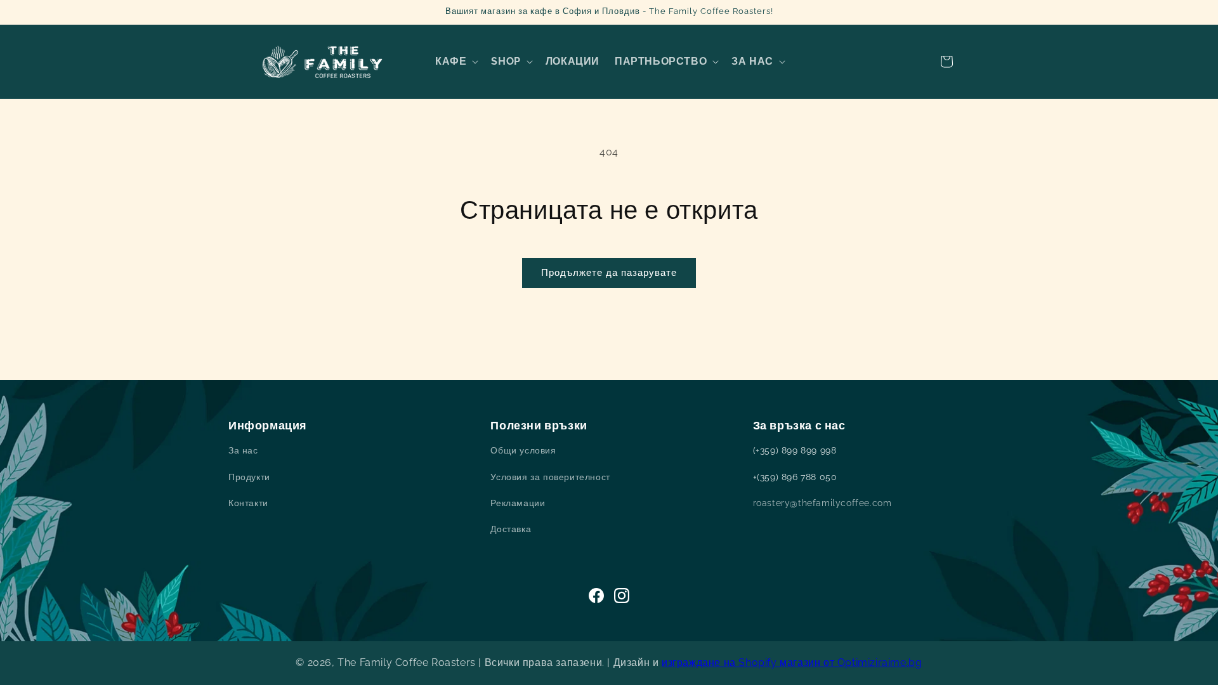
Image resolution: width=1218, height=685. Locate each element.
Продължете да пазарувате (609, 272)
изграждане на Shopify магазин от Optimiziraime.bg (792, 662)
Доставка (510, 529)
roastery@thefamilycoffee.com (822, 503)
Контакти (248, 503)
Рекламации (517, 503)
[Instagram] (621, 595)
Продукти (249, 477)
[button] (455, 62)
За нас (243, 450)
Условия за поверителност (550, 477)
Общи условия (523, 450)
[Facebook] (596, 595)
